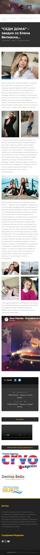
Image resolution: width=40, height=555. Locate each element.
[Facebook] (3, 542)
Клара (13, 40)
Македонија (12, 18)
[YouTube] (8, 542)
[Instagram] (5, 542)
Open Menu (29, 7)
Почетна (4, 18)
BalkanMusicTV (11, 552)
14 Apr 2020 (5, 40)
